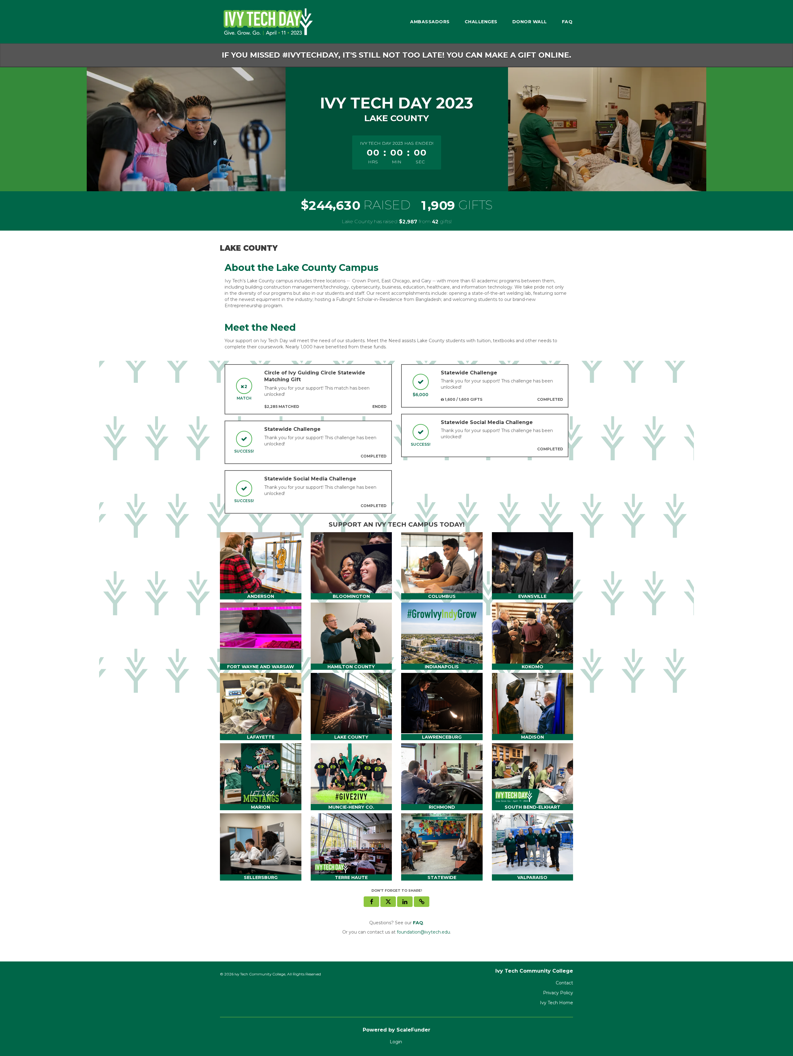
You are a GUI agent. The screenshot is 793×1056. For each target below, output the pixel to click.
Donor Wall (529, 21)
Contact (564, 983)
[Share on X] (388, 901)
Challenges (481, 21)
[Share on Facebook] (371, 901)
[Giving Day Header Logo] (266, 21)
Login (396, 1042)
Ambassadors (430, 21)
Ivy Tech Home (556, 1002)
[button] (421, 901)
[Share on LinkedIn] (405, 901)
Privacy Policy (558, 993)
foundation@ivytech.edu (423, 932)
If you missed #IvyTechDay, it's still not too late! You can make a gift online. (396, 55)
